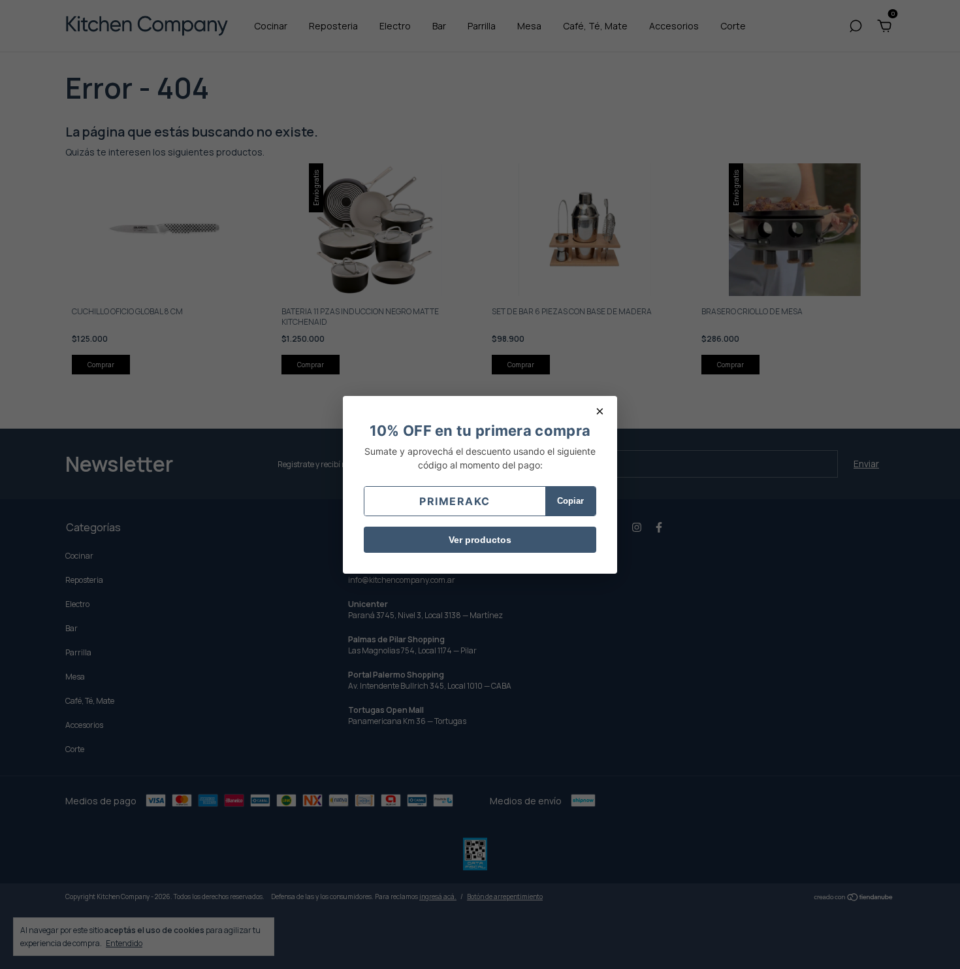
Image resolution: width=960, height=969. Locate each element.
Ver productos (480, 539)
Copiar (570, 501)
